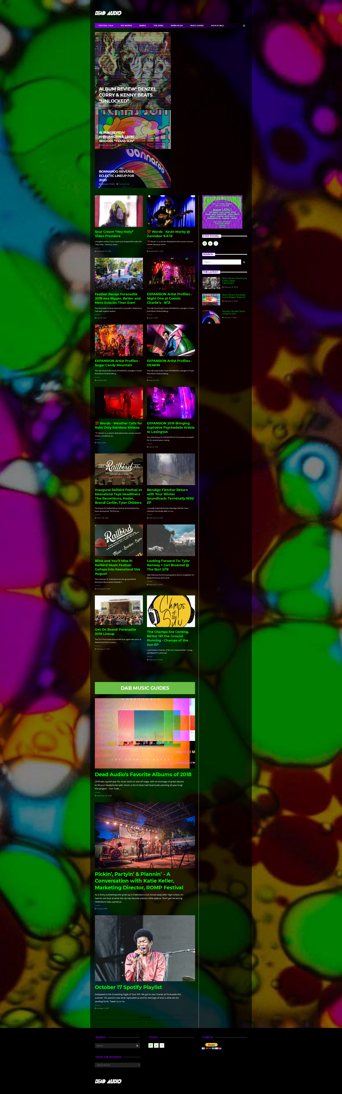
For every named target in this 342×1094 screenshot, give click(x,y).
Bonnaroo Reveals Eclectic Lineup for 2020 (133, 168)
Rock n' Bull (217, 25)
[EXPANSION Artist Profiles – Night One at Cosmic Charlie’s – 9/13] (171, 273)
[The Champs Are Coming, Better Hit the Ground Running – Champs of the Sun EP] (171, 611)
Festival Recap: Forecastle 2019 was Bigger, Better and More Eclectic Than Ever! (118, 298)
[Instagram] (245, 3)
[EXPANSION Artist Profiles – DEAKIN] (171, 340)
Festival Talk (106, 25)
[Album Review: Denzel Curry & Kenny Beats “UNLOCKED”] (211, 283)
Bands (142, 25)
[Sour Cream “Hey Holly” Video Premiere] (119, 211)
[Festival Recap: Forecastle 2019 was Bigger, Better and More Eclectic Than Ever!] (119, 273)
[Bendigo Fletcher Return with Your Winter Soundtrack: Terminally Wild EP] (171, 469)
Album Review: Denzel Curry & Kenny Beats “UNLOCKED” (133, 71)
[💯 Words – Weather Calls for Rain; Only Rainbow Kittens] (119, 403)
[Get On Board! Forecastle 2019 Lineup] (119, 610)
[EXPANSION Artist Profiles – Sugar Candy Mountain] (119, 340)
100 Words (126, 25)
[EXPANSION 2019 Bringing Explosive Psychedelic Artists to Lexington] (171, 403)
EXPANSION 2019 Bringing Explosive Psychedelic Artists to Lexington (171, 427)
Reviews (124, 106)
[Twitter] (242, 3)
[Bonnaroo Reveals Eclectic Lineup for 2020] (211, 317)
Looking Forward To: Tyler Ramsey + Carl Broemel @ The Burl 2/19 (168, 565)
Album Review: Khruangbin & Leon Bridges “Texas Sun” (133, 129)
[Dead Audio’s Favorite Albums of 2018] (145, 733)
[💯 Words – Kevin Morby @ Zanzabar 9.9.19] (171, 211)
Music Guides (197, 25)
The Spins (158, 25)
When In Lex (177, 25)
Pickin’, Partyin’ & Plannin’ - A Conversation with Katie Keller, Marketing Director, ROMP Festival (139, 881)
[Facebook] (238, 3)
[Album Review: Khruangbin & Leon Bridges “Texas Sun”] (211, 300)
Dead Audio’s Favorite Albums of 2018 (143, 774)
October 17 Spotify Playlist (128, 987)
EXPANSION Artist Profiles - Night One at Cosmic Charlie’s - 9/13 (169, 298)
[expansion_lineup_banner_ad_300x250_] (222, 212)
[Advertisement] (224, 349)
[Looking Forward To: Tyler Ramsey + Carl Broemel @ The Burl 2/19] (171, 540)
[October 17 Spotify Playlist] (145, 948)
